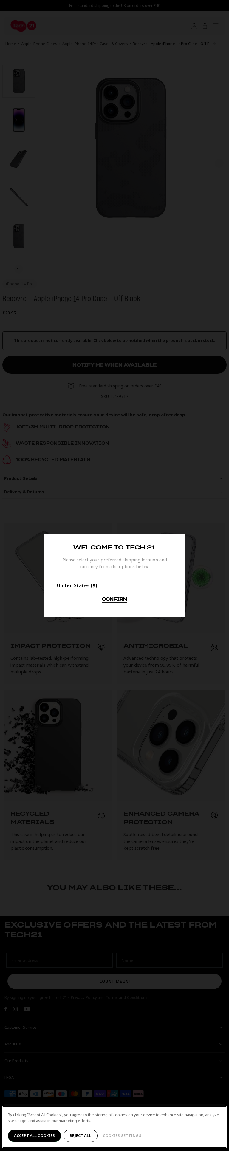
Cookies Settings (122, 1135)
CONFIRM (114, 599)
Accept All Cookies (34, 1135)
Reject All (80, 1135)
